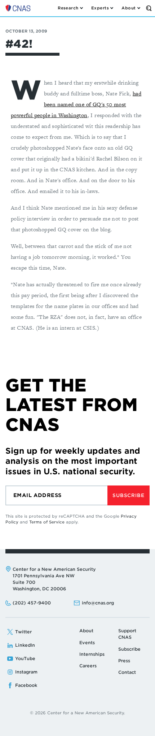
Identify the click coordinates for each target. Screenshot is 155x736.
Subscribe (128, 495)
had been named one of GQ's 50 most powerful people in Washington (76, 104)
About (86, 630)
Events (87, 642)
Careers (88, 665)
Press (124, 660)
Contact (127, 672)
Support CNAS (127, 634)
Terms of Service (47, 522)
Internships (92, 654)
